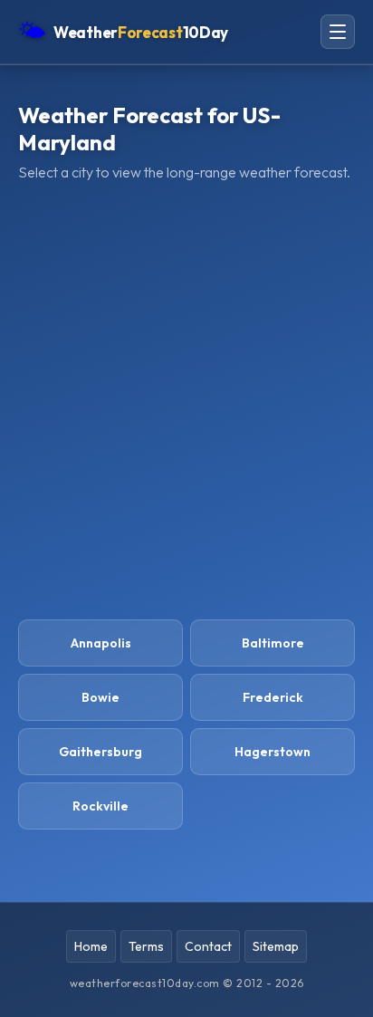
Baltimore (273, 643)
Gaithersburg (100, 752)
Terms (146, 946)
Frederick (273, 697)
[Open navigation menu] (337, 31)
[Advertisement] (186, 400)
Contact (208, 946)
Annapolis (101, 643)
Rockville (100, 806)
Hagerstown (272, 752)
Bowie (100, 697)
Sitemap (276, 946)
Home (91, 946)
